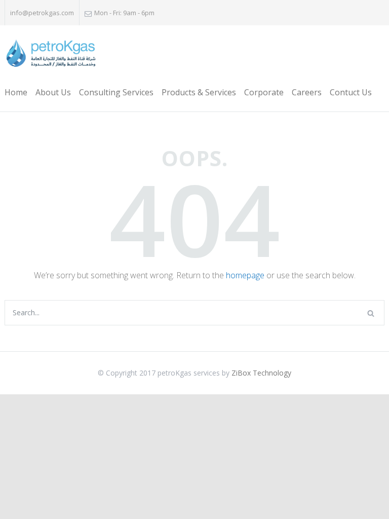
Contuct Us (351, 92)
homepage (245, 275)
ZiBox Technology (261, 373)
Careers (307, 92)
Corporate (264, 92)
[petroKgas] (51, 54)
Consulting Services (116, 92)
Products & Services (199, 92)
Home (16, 92)
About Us (53, 92)
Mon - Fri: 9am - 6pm (124, 12)
